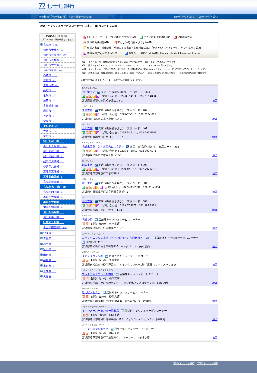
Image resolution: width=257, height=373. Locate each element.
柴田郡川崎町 (53, 161)
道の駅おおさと (91, 292)
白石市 (49, 90)
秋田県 (49, 249)
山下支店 (87, 201)
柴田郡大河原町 (55, 146)
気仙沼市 (51, 85)
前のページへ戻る (184, 16)
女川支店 (87, 128)
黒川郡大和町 (53, 196)
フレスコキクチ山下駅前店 (98, 274)
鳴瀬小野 (87, 219)
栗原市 (49, 120)
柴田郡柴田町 (53, 156)
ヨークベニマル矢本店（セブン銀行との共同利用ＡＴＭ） (116, 237)
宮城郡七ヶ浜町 (55, 186)
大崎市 (50, 130)
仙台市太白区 (54, 65)
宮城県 (51, 44)
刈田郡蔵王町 (53, 141)
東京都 (49, 265)
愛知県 (49, 271)
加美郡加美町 (53, 207)
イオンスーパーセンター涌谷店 (100, 310)
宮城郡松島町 (53, 181)
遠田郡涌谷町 (53, 212)
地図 (214, 100)
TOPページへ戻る (207, 16)
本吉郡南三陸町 (55, 227)
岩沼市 (49, 110)
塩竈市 (49, 80)
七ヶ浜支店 (88, 91)
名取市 (50, 95)
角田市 (49, 100)
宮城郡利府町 (53, 191)
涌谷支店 (87, 164)
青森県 (49, 238)
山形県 (49, 254)
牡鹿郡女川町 (53, 222)
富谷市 (49, 136)
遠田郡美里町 (53, 217)
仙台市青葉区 (54, 49)
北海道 (49, 233)
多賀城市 (51, 105)
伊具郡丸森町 (53, 166)
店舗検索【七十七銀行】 (53, 16)
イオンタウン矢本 (92, 255)
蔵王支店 (87, 183)
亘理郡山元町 (53, 176)
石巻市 (50, 75)
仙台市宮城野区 (55, 54)
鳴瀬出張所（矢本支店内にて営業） (103, 146)
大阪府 (49, 276)
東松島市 (51, 125)
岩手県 (49, 243)
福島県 (49, 260)
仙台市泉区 (53, 70)
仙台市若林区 (54, 59)
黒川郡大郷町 (53, 202)
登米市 (49, 115)
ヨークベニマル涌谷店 (95, 328)
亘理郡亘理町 (53, 171)
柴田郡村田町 (53, 151)
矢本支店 (87, 110)
